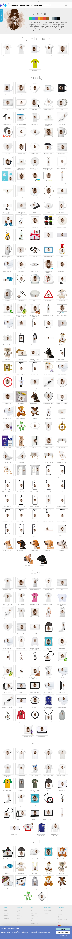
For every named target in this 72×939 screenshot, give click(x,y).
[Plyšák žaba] (22, 420)
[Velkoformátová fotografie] (63, 303)
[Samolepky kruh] (36, 82)
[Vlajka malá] (22, 185)
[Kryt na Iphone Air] (22, 479)
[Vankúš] (64, 43)
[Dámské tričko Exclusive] (22, 592)
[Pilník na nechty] (63, 680)
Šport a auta (19, 912)
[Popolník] (36, 288)
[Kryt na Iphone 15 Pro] (22, 494)
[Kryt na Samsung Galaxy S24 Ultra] (63, 509)
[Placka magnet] (9, 126)
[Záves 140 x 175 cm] (36, 464)
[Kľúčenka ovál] (36, 650)
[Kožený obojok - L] (49, 538)
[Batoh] (49, 621)
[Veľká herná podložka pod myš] (36, 347)
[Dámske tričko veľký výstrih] (49, 592)
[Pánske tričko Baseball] (9, 778)
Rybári (32, 920)
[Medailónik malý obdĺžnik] (49, 709)
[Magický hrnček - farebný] (49, 215)
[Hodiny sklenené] (36, 185)
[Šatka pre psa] (9, 185)
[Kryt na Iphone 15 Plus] (36, 494)
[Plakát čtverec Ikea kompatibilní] (49, 259)
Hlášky (18, 913)
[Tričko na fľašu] (22, 376)
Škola (32, 910)
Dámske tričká (6, 918)
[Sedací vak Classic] (9, 450)
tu (22, 934)
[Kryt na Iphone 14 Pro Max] (9, 509)
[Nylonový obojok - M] (49, 347)
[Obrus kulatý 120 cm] (36, 450)
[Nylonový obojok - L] (43, 553)
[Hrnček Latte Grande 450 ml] (9, 244)
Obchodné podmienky (62, 919)
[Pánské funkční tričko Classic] (9, 763)
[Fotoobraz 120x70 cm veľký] (63, 391)
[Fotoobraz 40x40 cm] (22, 170)
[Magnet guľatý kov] (49, 185)
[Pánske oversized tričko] (22, 606)
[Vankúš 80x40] (63, 185)
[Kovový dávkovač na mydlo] (49, 303)
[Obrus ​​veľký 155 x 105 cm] (49, 450)
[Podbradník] (36, 861)
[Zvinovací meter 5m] (49, 792)
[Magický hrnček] (36, 97)
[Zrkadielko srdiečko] (36, 709)
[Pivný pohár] (9, 288)
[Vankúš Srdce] (9, 141)
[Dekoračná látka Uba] (9, 406)
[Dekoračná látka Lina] (63, 362)
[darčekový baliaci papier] (36, 229)
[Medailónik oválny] (22, 650)
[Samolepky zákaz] (9, 376)
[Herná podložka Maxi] (63, 229)
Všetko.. (19, 921)
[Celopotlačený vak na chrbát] (49, 636)
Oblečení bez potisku (48, 912)
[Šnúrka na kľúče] (63, 112)
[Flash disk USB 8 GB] (36, 259)
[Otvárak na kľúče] (49, 406)
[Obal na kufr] (22, 332)
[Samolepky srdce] (36, 141)
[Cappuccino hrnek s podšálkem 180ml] (22, 156)
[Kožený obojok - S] (22, 538)
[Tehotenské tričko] (49, 665)
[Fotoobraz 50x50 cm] (49, 435)
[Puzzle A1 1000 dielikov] (9, 170)
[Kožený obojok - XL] (63, 538)
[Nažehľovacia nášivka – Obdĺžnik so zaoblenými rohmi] (36, 376)
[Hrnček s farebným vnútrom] (22, 112)
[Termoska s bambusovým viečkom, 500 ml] (63, 170)
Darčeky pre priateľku (35, 924)
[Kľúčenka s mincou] (9, 229)
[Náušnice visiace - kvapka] (9, 709)
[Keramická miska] (63, 406)
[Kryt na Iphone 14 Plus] (63, 494)
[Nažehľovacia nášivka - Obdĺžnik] (22, 200)
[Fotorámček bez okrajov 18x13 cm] (63, 317)
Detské (18, 915)
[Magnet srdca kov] (22, 273)
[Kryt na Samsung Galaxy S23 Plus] (22, 523)
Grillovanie (33, 912)
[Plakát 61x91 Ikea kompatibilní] (36, 170)
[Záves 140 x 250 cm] (22, 464)
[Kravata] (63, 807)
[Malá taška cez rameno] (49, 650)
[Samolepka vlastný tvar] (49, 97)
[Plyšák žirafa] (63, 332)
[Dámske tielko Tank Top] (63, 606)
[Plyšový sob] (36, 406)
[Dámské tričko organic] (49, 577)
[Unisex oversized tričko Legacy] (9, 592)
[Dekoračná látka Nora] (9, 259)
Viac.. (5, 921)
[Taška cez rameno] (9, 680)
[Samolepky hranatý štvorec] (63, 156)
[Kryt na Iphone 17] (49, 464)
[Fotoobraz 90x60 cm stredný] (63, 273)
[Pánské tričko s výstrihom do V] (36, 778)
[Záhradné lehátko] (9, 464)
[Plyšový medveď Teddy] (22, 406)
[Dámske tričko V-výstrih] (36, 592)
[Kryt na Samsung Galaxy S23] (9, 523)
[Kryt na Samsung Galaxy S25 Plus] (22, 509)
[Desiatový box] (9, 273)
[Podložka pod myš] (9, 156)
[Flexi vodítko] (36, 244)
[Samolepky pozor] (49, 288)
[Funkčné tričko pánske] (22, 763)
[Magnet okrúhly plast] (63, 376)
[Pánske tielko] (22, 778)
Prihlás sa (56, 5)
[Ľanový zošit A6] (36, 435)
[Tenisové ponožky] (36, 763)
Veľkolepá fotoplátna (35, 916)
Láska (18, 910)
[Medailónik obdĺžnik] (9, 650)
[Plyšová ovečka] (63, 288)
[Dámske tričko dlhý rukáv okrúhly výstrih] (22, 709)
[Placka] (63, 97)
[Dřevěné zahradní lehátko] (63, 450)
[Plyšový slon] (9, 347)
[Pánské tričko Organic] (36, 748)
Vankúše (5, 916)
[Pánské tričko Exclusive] (49, 748)
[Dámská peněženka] (43, 724)
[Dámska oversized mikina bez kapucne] (36, 636)
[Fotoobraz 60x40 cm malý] (49, 317)
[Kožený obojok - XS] (9, 538)
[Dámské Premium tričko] (36, 577)
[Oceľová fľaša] (22, 229)
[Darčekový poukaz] (9, 435)
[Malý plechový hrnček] (49, 141)
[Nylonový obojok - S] (29, 553)
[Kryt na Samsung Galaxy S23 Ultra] (36, 523)
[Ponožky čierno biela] (63, 621)
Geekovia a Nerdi (34, 923)
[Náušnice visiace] (22, 665)
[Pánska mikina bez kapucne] (56, 822)
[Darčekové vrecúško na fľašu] (22, 435)
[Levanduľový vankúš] (9, 420)
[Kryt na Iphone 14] (49, 494)
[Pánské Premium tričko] (50, 43)
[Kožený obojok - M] (36, 538)
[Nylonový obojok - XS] (36, 391)
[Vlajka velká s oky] (63, 141)
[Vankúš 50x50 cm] (49, 126)
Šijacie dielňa (6, 913)
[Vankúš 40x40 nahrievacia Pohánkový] (36, 303)
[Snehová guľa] (36, 273)
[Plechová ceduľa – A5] (49, 229)
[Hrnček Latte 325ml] (63, 126)
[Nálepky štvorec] (22, 126)
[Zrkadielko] (36, 695)
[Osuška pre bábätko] (36, 846)
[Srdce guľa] (49, 273)
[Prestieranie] (22, 347)
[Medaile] (63, 244)
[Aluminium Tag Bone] (9, 332)
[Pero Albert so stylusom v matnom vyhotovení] (49, 523)
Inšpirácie (22, 5)
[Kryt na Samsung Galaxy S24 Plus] (49, 509)
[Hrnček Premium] (36, 43)
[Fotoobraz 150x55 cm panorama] (9, 200)
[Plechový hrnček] (49, 82)
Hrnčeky (5, 910)
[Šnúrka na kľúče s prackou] (49, 376)
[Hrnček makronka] (22, 244)
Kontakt (60, 5)
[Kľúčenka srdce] (22, 215)
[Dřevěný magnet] (63, 523)
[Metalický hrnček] (9, 362)
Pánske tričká (6, 912)
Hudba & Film (20, 916)
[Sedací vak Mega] (22, 450)
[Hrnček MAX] (63, 200)
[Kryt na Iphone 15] (9, 494)
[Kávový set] (49, 200)
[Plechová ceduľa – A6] (22, 317)
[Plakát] (49, 170)
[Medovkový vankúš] (9, 303)
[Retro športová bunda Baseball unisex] (49, 695)
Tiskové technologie (62, 917)
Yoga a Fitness (34, 913)
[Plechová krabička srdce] (49, 391)
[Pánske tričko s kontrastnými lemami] (22, 792)
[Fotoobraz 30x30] (36, 215)
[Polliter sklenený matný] (36, 112)
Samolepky (6, 915)
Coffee (32, 918)
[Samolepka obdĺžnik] (22, 97)
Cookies (59, 921)
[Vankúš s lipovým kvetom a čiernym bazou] (22, 303)
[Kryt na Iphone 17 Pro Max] (9, 479)
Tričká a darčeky (13, 5)
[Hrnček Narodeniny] (49, 362)
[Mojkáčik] (43, 890)
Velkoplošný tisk (47, 910)
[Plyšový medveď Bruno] (63, 846)
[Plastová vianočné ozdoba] (63, 420)
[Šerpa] (49, 332)
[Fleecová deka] (36, 126)
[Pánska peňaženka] (63, 778)
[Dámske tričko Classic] (22, 43)
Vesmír (32, 921)
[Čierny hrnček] (63, 82)
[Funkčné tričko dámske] (22, 636)
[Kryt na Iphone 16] (63, 347)
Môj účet (59, 922)
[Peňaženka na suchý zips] (36, 680)
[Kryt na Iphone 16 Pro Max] (63, 479)
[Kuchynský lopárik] (9, 391)
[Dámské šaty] (49, 606)
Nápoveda (60, 914)
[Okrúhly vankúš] (22, 259)
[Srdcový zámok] (22, 288)
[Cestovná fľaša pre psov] (36, 332)
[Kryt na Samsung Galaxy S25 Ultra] (36, 362)
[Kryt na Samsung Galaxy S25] (22, 362)
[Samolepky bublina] (36, 420)
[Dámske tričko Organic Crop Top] (63, 592)
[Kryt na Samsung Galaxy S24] (36, 509)
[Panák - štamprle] (49, 420)
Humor (18, 918)
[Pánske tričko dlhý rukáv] (63, 763)
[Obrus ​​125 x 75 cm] (63, 435)
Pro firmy (46, 913)
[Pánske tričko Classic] (8, 43)
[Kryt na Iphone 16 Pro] (49, 479)
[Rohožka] (36, 200)
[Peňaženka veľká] (22, 695)
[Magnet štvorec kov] (22, 141)
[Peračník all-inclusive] (9, 846)
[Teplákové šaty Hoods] (63, 709)
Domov (5, 920)
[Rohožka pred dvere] (9, 112)
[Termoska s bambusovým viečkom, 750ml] (49, 156)
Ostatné (18, 920)
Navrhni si (29, 5)
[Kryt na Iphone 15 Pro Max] (36, 317)
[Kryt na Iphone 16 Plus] (36, 479)
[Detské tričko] (36, 58)
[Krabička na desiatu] (49, 244)
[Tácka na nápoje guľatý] (63, 215)
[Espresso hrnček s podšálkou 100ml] (49, 112)
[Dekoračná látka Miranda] (9, 317)
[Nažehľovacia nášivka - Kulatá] (36, 156)
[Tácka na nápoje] (22, 391)
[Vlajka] (9, 97)
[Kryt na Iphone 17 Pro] (63, 464)
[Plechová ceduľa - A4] (63, 259)
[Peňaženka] (22, 680)
